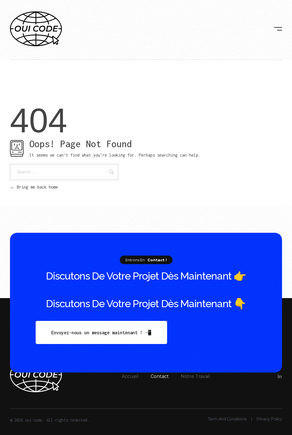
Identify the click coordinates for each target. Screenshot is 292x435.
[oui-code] (36, 28)
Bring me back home (36, 187)
